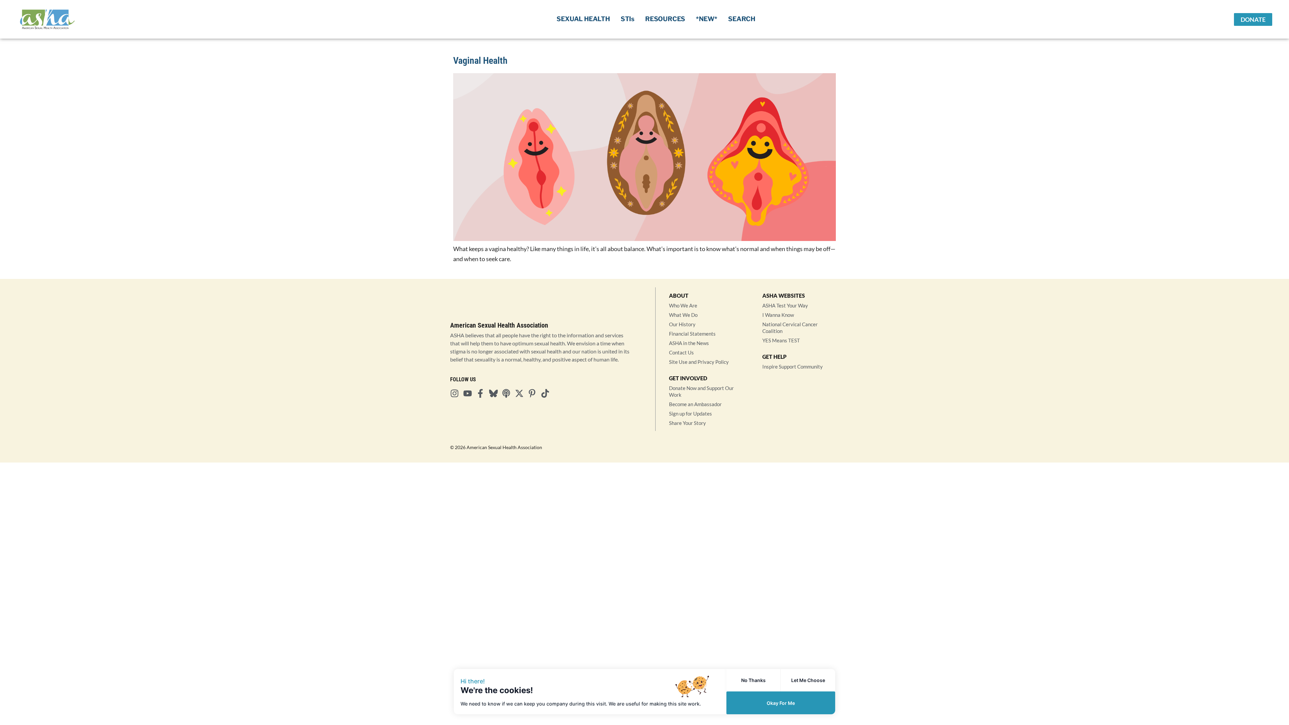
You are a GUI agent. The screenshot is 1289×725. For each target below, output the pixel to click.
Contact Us (681, 352)
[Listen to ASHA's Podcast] (508, 393)
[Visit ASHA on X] (521, 393)
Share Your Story (687, 423)
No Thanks (753, 680)
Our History (682, 324)
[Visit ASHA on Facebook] (482, 393)
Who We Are (683, 305)
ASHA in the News (689, 343)
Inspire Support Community (792, 367)
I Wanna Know (778, 315)
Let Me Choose (808, 680)
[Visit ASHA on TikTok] (547, 393)
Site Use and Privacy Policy (699, 362)
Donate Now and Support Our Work (701, 391)
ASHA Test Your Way (785, 305)
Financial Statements (692, 334)
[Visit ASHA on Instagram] (456, 393)
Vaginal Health (480, 60)
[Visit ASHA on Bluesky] (495, 393)
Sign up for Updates (690, 413)
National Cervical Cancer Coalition (790, 327)
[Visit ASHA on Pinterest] (534, 393)
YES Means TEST (781, 340)
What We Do (683, 315)
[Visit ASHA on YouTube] (469, 393)
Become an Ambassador (695, 404)
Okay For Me (781, 703)
